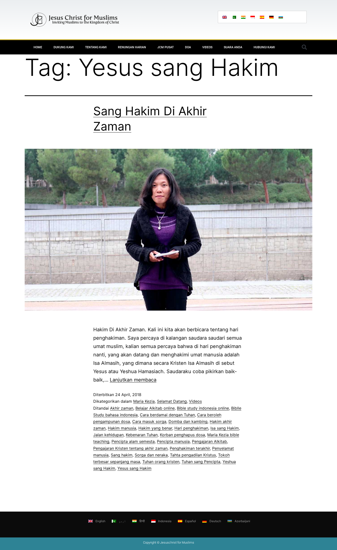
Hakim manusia (122, 428)
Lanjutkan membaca (133, 380)
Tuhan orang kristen (160, 461)
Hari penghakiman (191, 428)
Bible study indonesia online (203, 408)
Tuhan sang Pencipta (201, 461)
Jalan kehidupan (108, 434)
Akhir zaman (121, 408)
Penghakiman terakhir (190, 448)
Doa (188, 47)
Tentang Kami (96, 47)
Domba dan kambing (187, 421)
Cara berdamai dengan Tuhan (167, 414)
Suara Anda (233, 47)
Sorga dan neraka (151, 454)
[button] (304, 47)
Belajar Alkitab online (155, 408)
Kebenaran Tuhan (142, 434)
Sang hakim (121, 454)
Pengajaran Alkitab (209, 441)
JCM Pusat (165, 47)
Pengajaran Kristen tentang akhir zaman (130, 448)
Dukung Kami (64, 47)
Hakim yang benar (155, 428)
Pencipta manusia (173, 441)
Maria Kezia (144, 401)
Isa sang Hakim (224, 428)
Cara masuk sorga (149, 421)
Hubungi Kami (264, 47)
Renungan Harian (132, 47)
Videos (207, 47)
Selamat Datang (172, 401)
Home (38, 47)
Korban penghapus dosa (182, 434)
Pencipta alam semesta (133, 441)
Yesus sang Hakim (134, 468)
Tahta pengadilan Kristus (193, 454)
